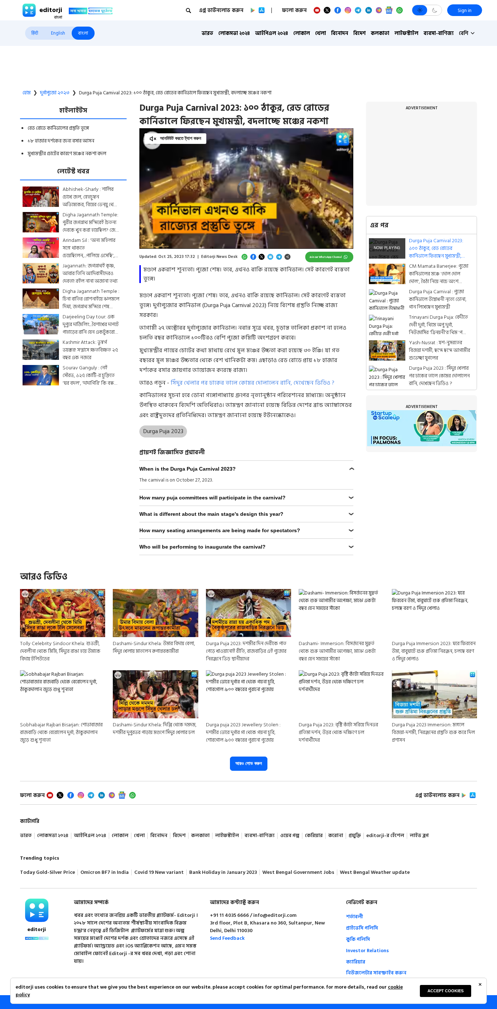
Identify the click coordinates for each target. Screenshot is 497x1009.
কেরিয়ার (314, 836)
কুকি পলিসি (358, 939)
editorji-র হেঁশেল (385, 836)
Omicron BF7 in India (104, 872)
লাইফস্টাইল (406, 33)
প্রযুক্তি (355, 836)
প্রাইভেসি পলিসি (362, 928)
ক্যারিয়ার (355, 962)
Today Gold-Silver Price (47, 872)
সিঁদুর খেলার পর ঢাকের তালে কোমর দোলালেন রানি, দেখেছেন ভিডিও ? (252, 383)
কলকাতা (380, 33)
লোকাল (301, 33)
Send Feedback (227, 938)
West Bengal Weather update (375, 872)
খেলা (320, 33)
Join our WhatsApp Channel (326, 257)
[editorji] (36, 910)
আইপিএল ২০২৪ (271, 33)
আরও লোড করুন (248, 763)
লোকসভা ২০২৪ (234, 33)
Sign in (465, 10)
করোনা (335, 836)
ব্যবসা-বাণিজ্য (439, 33)
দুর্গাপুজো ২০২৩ (54, 92)
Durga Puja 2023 (163, 431)
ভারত (207, 33)
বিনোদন (339, 33)
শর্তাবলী (354, 916)
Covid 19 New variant (159, 872)
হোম (27, 92)
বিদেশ (359, 33)
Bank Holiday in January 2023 (223, 872)
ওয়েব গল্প (289, 836)
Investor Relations (367, 950)
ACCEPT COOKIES (446, 991)
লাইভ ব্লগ (419, 836)
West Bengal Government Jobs (298, 872)
